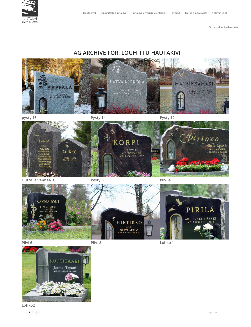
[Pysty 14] (125, 113)
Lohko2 (28, 305)
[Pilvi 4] (194, 176)
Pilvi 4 (165, 180)
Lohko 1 (167, 242)
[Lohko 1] (194, 238)
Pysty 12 (167, 117)
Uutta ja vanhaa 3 (38, 180)
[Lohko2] (56, 301)
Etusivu (213, 27)
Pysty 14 (98, 117)
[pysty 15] (56, 113)
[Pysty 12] (194, 113)
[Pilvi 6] (56, 238)
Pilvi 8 (96, 242)
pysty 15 (29, 117)
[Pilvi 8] (125, 238)
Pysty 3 (97, 180)
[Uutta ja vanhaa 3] (56, 176)
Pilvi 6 (27, 242)
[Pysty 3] (125, 176)
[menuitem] (89, 13)
